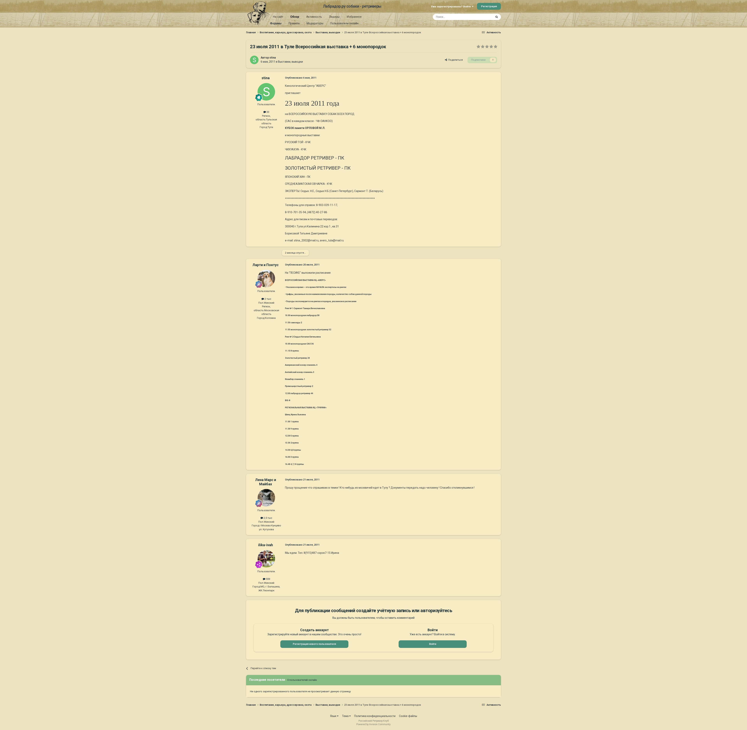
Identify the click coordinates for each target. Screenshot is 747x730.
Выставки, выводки (290, 61)
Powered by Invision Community (373, 724)
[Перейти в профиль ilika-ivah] (266, 559)
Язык (333, 716)
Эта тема (482, 17)
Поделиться (455, 59)
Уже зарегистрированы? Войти (451, 6)
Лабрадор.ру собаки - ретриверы (352, 6)
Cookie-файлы (408, 716)
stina (272, 57)
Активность (314, 16)
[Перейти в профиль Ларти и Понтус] (266, 278)
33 (267, 111)
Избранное (354, 16)
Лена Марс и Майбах (265, 482)
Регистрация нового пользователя (314, 643)
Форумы (275, 23)
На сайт (278, 16)
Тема (345, 716)
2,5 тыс (267, 517)
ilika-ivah (265, 545)
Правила (294, 23)
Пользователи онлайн (344, 23)
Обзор (294, 16)
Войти (432, 643)
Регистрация (489, 6)
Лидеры (334, 16)
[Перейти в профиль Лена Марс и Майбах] (266, 498)
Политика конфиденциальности (374, 716)
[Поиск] (496, 17)
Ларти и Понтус (266, 265)
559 (267, 579)
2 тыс (267, 298)
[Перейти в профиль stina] (254, 60)
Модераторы (315, 23)
